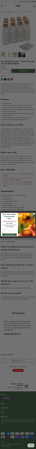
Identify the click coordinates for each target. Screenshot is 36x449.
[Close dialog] (34, 214)
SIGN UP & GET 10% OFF (9, 234)
